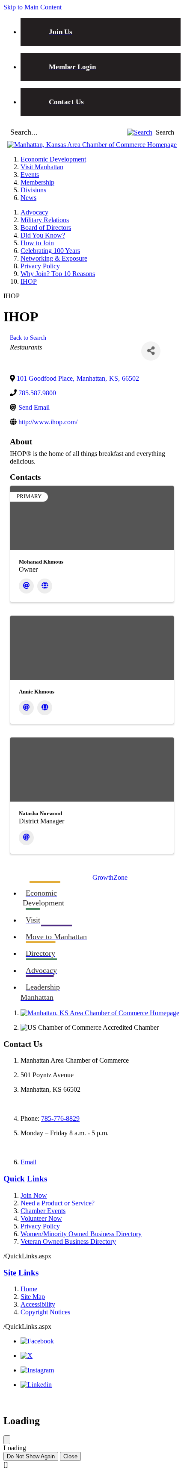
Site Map (33, 1296)
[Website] (44, 586)
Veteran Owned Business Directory (68, 1241)
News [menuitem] (28, 197)
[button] (139, 132)
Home (29, 1289)
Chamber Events (43, 1210)
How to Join (37, 243)
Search (165, 132)
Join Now (34, 1195)
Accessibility (38, 1304)
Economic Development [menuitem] (53, 159)
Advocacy (34, 212)
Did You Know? (43, 235)
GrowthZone (110, 877)
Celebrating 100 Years (50, 250)
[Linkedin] (36, 1384)
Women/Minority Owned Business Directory (81, 1233)
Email (28, 1162)
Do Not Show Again (31, 1456)
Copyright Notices (45, 1312)
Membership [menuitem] (37, 182)
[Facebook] (37, 1341)
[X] (27, 1355)
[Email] (26, 586)
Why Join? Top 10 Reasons (58, 273)
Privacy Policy (40, 266)
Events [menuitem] (30, 174)
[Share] (150, 351)
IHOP (29, 281)
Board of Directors (46, 227)
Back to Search (28, 337)
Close (70, 1456)
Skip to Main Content (32, 7)
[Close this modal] (6, 1439)
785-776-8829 (60, 1118)
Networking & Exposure (54, 258)
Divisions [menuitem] (33, 190)
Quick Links (25, 1178)
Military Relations (45, 219)
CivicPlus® (165, 1400)
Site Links (21, 1272)
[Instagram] (37, 1370)
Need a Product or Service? (58, 1203)
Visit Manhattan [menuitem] (42, 166)
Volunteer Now (41, 1218)
